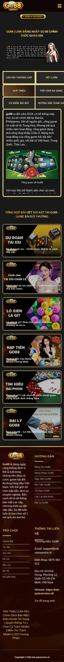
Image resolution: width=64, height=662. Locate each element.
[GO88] (17, 6)
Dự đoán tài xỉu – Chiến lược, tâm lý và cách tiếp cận (32, 250)
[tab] (19, 91)
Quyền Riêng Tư (16, 622)
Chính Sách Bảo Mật (15, 615)
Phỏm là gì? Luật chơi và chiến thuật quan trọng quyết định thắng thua (31, 397)
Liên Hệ (23, 611)
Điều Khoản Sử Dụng (16, 619)
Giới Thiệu (9, 611)
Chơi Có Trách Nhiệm (16, 626)
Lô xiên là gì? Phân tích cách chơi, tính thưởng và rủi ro (29, 324)
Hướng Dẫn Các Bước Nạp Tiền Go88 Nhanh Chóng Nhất (28, 360)
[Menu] (59, 6)
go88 (8, 47)
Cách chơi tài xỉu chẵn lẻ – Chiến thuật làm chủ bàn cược (31, 287)
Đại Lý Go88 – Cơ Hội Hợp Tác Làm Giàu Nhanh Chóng (29, 433)
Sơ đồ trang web (45, 600)
